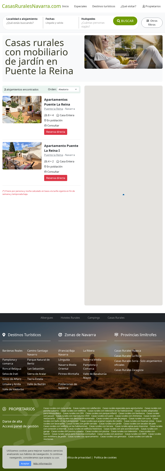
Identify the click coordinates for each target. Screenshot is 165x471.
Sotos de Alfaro (11, 379)
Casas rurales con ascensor (110, 433)
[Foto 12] (27, 120)
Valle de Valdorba (13, 389)
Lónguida (64, 359)
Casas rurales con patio (102, 415)
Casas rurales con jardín (110, 423)
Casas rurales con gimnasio (113, 436)
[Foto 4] (16, 120)
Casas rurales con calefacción (87, 408)
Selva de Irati (10, 374)
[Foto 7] (20, 120)
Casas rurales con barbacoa (132, 413)
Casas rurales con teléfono (73, 410)
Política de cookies (105, 457)
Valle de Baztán (36, 384)
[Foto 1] (11, 120)
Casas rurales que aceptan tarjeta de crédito (101, 421)
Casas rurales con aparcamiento (83, 436)
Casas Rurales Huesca (127, 350)
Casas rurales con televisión (124, 431)
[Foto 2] (13, 120)
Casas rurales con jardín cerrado (82, 423)
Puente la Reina (53, 109)
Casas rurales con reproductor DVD (72, 415)
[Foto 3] (14, 120)
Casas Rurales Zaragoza (128, 370)
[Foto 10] (24, 120)
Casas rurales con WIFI (135, 433)
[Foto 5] (17, 120)
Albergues (47, 317)
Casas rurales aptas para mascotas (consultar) (74, 433)
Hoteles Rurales (70, 317)
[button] (123, 194)
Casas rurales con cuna (140, 418)
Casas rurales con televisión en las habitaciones (110, 410)
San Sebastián (35, 368)
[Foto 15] (32, 120)
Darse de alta (12, 421)
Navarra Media (92, 359)
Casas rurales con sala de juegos (111, 418)
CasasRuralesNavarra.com (31, 6)
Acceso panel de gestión (20, 426)
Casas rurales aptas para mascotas (131, 426)
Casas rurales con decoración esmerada (75, 418)
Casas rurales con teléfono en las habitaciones (65, 426)
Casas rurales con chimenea (128, 415)
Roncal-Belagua (11, 368)
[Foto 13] (29, 120)
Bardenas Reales (12, 350)
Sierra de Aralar (36, 374)
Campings (94, 317)
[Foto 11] (26, 120)
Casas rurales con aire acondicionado (121, 428)
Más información (42, 463)
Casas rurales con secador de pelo (140, 423)
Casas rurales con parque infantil (101, 413)
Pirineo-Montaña (68, 374)
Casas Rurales (116, 317)
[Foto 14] (30, 120)
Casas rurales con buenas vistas (139, 421)
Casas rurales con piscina (97, 431)
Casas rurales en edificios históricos (85, 428)
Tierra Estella (35, 379)
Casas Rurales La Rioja (127, 356)
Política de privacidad (78, 457)
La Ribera (88, 350)
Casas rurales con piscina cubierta (67, 431)
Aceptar (25, 463)
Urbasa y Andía (11, 384)
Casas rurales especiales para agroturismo (123, 408)
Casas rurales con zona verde (57, 408)
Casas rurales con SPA (73, 413)
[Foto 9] (23, 120)
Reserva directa (55, 132)
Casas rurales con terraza (101, 426)
